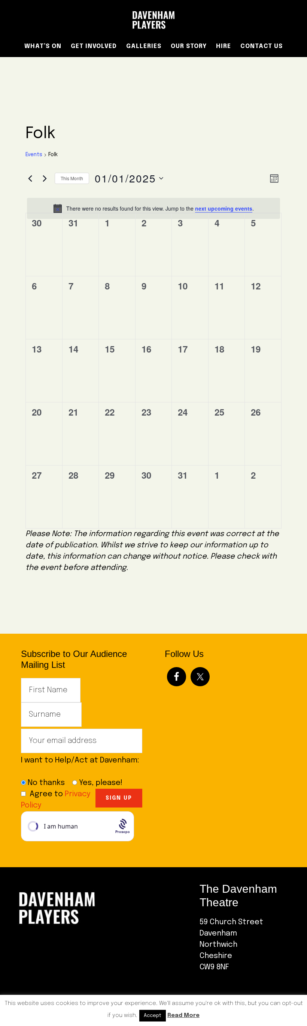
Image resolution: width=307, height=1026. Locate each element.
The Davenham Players (153, 20)
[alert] (153, 208)
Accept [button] (152, 1015)
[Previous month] (29, 178)
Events (33, 154)
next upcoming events (223, 208)
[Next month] (44, 178)
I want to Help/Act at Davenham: (81, 766)
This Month (72, 178)
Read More (183, 1015)
